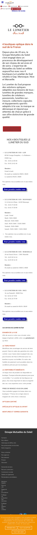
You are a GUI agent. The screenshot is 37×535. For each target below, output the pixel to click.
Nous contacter (24, 6)
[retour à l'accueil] (18, 3)
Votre (17, 8)
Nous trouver (13, 6)
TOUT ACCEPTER (24, 528)
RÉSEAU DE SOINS (18, 11)
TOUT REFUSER (18, 532)
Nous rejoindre (6, 8)
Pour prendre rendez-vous (14, 189)
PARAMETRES (11, 528)
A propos (4, 6)
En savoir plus (25, 524)
